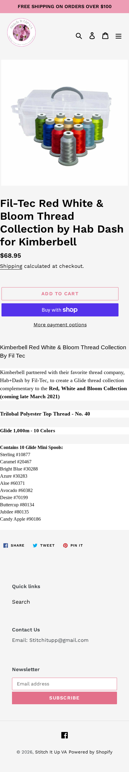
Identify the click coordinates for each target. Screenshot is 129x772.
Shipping (11, 266)
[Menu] (118, 35)
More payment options (60, 324)
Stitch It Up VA (51, 752)
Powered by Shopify (90, 752)
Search (21, 602)
